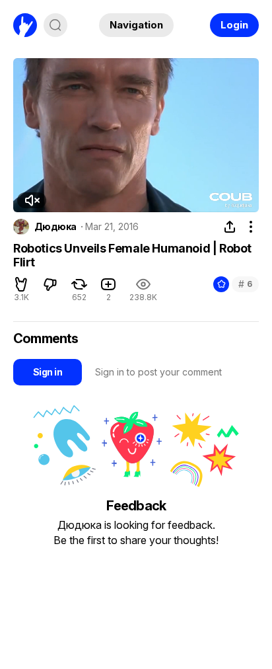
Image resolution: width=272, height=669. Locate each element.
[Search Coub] (55, 25)
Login (234, 25)
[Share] (230, 227)
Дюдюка (55, 226)
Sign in (47, 371)
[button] (31, 200)
